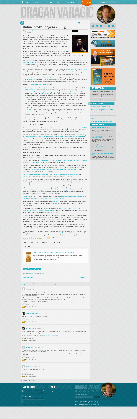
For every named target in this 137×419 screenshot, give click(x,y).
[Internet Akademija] (103, 34)
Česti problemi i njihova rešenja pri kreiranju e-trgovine (101, 117)
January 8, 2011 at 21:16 (40, 328)
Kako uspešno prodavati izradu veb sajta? (100, 106)
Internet (31, 31)
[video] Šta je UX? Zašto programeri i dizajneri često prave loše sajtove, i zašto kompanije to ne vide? (102, 110)
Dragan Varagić (32, 273)
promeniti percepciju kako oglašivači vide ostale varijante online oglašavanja (53, 169)
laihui (27, 366)
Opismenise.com (84, 402)
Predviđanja (32, 269)
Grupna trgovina (28, 197)
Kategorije (87, 3)
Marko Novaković (31, 313)
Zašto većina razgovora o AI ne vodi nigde (102, 99)
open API (56, 202)
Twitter (52, 387)
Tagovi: (26, 269)
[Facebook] (101, 26)
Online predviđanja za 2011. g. (45, 27)
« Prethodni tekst (28, 277)
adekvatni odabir (30, 90)
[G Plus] (109, 26)
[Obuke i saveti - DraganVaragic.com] (103, 43)
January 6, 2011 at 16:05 (36, 289)
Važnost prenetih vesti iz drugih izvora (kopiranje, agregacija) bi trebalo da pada (50, 92)
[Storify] (105, 26)
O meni (28, 2)
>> (56, 260)
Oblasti (59, 2)
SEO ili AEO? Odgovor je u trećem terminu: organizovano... (34, 395)
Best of (51, 2)
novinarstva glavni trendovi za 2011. (39, 85)
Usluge (36, 2)
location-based (45, 94)
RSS (43, 273)
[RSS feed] (92, 26)
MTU (62, 233)
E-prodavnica (69, 2)
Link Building (72, 69)
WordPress (97, 402)
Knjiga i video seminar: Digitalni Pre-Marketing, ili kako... (102, 136)
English (93, 406)
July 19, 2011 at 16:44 (35, 366)
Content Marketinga (29, 80)
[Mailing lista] (113, 26)
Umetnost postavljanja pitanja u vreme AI (102, 91)
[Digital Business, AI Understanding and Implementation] (57, 11)
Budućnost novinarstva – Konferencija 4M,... (102, 154)
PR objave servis (83, 406)
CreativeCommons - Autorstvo (92, 404)
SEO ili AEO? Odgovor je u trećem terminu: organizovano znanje (102, 95)
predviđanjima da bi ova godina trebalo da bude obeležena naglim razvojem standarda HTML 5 (59, 128)
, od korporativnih (51, 174)
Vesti (89, 406)
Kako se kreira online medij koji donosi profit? (101, 121)
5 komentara (84, 23)
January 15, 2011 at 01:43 (39, 347)
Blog (22, 2)
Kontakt (77, 406)
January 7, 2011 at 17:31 (42, 313)
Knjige (44, 2)
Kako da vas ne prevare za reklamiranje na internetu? (103, 114)
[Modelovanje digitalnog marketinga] (103, 57)
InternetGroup (95, 401)
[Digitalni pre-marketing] (103, 76)
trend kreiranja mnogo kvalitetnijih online (40, 78)
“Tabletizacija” (29, 109)
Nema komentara (41, 392)
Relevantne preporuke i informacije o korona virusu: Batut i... (102, 128)
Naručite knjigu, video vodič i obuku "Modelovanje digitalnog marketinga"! (55, 252)
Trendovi (38, 269)
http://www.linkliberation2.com (50, 335)
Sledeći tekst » (84, 277)
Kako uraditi (29, 347)
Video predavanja (97, 103)
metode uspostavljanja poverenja (69, 73)
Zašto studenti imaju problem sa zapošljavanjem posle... (100, 145)
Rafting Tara (30, 328)
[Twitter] (97, 26)
